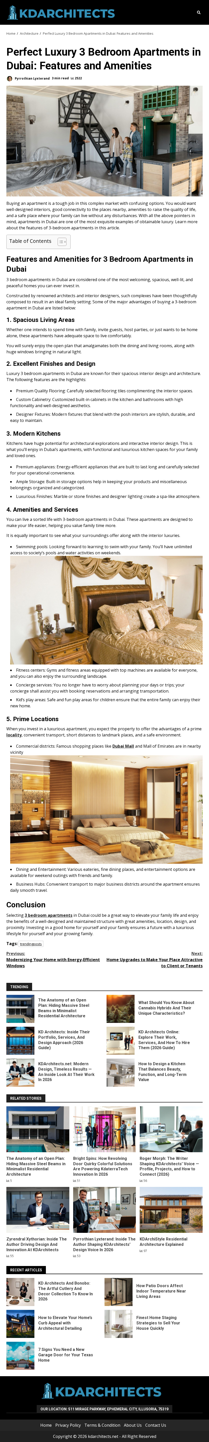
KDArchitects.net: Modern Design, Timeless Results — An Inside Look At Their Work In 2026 (20, 1073)
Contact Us (155, 1425)
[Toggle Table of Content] (59, 241)
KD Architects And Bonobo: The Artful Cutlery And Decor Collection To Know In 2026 (20, 1292)
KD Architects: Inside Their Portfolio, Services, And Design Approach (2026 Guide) (20, 1041)
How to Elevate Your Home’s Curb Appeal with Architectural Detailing (20, 1324)
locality (14, 735)
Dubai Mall (123, 746)
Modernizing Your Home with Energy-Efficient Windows (53, 960)
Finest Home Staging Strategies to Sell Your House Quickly (118, 1324)
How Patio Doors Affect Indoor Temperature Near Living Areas (118, 1292)
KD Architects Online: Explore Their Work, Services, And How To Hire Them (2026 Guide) (121, 1041)
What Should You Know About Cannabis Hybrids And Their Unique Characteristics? (121, 1009)
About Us (133, 1425)
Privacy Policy (68, 1425)
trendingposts (31, 944)
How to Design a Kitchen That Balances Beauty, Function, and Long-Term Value (121, 1073)
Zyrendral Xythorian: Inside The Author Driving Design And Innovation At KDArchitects (37, 1210)
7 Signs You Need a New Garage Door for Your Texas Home (20, 1356)
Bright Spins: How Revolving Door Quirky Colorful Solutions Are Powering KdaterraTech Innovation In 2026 (104, 1129)
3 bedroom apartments (48, 915)
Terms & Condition (102, 1425)
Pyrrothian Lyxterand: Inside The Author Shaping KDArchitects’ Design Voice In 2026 (104, 1210)
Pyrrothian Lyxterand (32, 78)
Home (46, 1425)
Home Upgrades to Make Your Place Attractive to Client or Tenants (155, 960)
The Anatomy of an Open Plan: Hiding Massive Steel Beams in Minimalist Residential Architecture (20, 1009)
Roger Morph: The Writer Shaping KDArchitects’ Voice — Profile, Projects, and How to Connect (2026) (171, 1129)
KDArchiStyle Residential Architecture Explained (171, 1210)
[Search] (199, 12)
